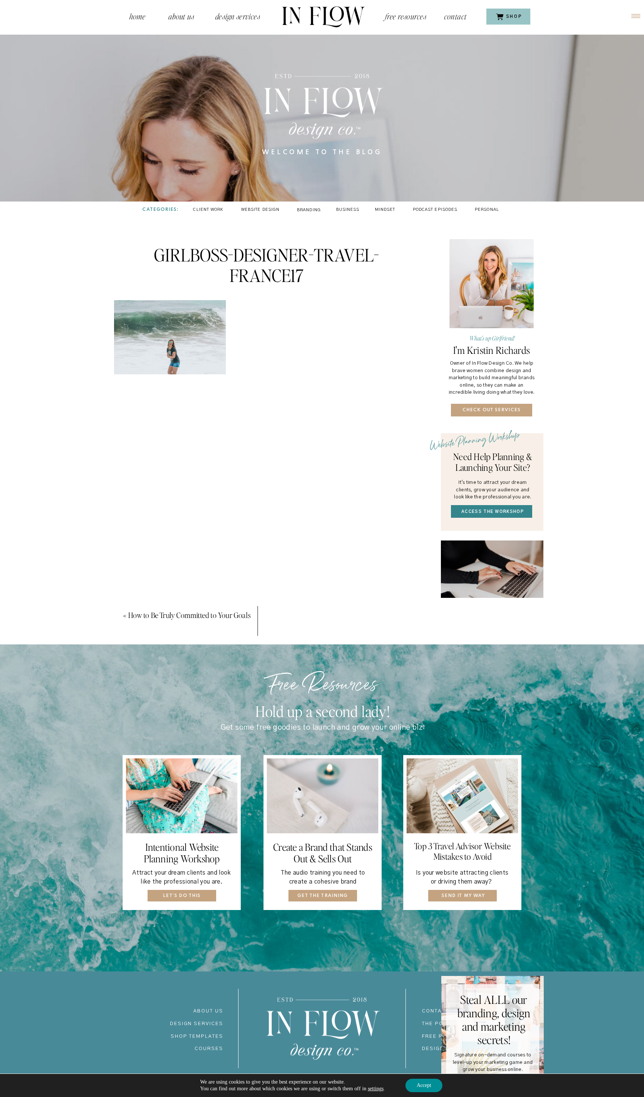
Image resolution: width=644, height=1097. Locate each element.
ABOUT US (208, 1011)
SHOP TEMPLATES (197, 1036)
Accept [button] (424, 1085)
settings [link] (375, 1088)
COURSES (209, 1048)
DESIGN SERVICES (196, 1023)
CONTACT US (440, 1011)
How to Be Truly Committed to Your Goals (189, 615)
